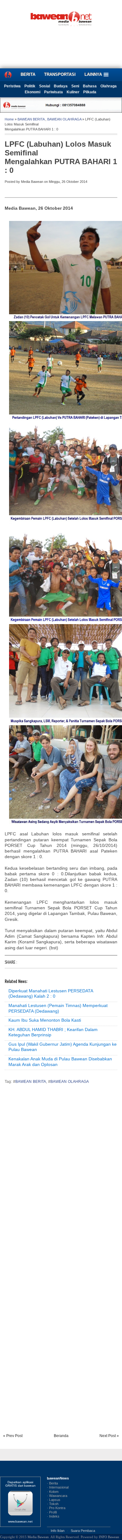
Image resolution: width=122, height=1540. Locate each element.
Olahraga (108, 86)
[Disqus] (61, 1176)
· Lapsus (53, 1500)
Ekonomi (32, 92)
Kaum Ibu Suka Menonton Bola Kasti (44, 1020)
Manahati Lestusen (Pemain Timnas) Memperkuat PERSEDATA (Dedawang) (58, 1008)
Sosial (44, 86)
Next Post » (109, 1436)
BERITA (28, 74)
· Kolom (52, 1492)
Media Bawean (38, 1537)
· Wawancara (57, 1496)
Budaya (61, 86)
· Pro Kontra (56, 1508)
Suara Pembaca (83, 1531)
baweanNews (58, 1478)
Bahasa (90, 86)
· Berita (52, 1483)
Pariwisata (53, 92)
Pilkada (89, 92)
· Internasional (58, 1487)
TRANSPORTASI (60, 74)
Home (9, 119)
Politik (29, 86)
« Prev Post (13, 1436)
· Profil (52, 1512)
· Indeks (53, 1516)
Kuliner (73, 92)
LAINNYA (93, 74)
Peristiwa (12, 86)
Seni (75, 86)
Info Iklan (57, 1531)
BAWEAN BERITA (31, 119)
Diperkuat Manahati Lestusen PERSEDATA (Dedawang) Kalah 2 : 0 (50, 993)
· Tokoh (52, 1504)
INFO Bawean (109, 1537)
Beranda (61, 1436)
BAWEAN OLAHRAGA (64, 119)
